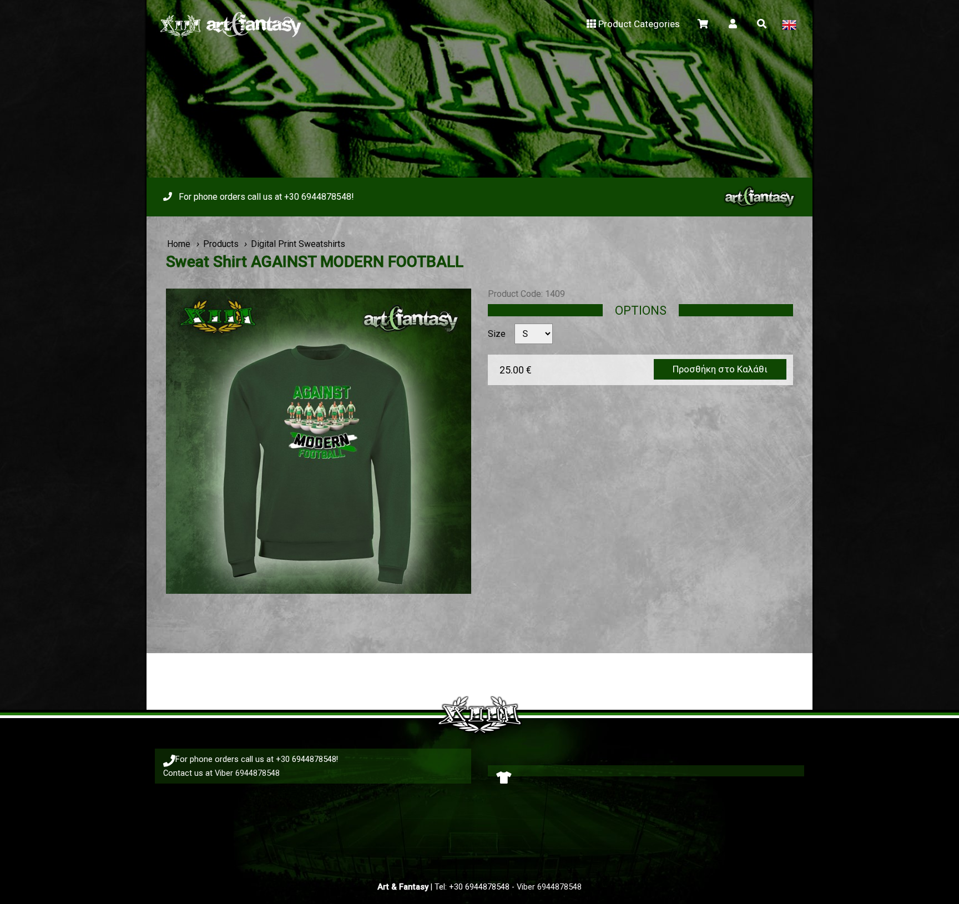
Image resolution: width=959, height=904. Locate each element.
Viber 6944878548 (247, 773)
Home (178, 244)
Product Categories (639, 23)
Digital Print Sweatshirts (298, 244)
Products (221, 244)
